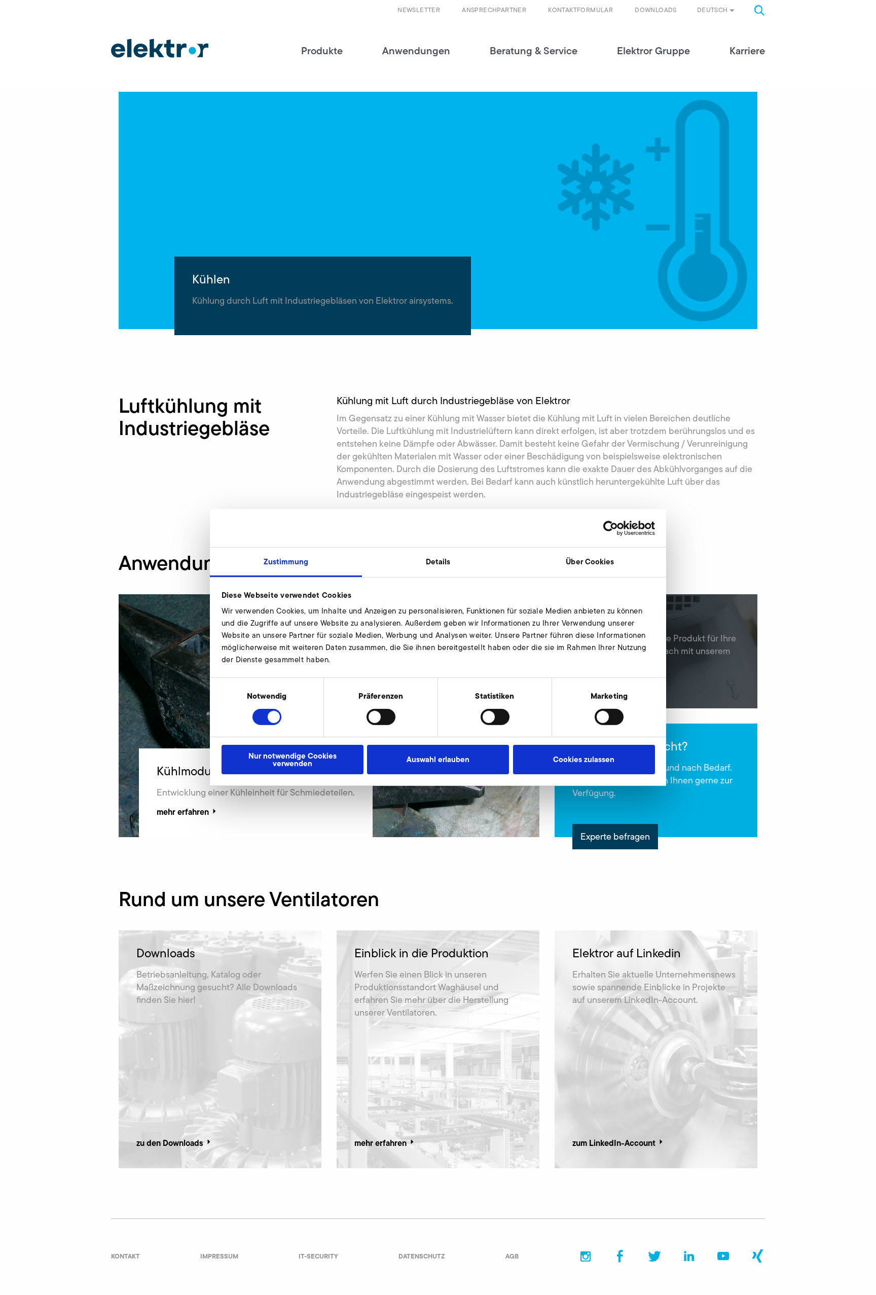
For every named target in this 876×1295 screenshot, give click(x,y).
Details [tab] (438, 561)
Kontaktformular (580, 10)
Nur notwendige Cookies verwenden (292, 759)
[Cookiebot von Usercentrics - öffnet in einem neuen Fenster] (610, 527)
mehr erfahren (183, 812)
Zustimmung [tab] (286, 561)
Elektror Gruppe (653, 50)
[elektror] (159, 48)
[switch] (381, 717)
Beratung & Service (533, 50)
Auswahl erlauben (438, 759)
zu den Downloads (169, 1143)
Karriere (747, 50)
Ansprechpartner (494, 10)
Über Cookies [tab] (590, 561)
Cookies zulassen (583, 759)
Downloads (656, 10)
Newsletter (418, 10)
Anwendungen (416, 50)
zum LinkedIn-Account (613, 1143)
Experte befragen (615, 836)
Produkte (322, 50)
